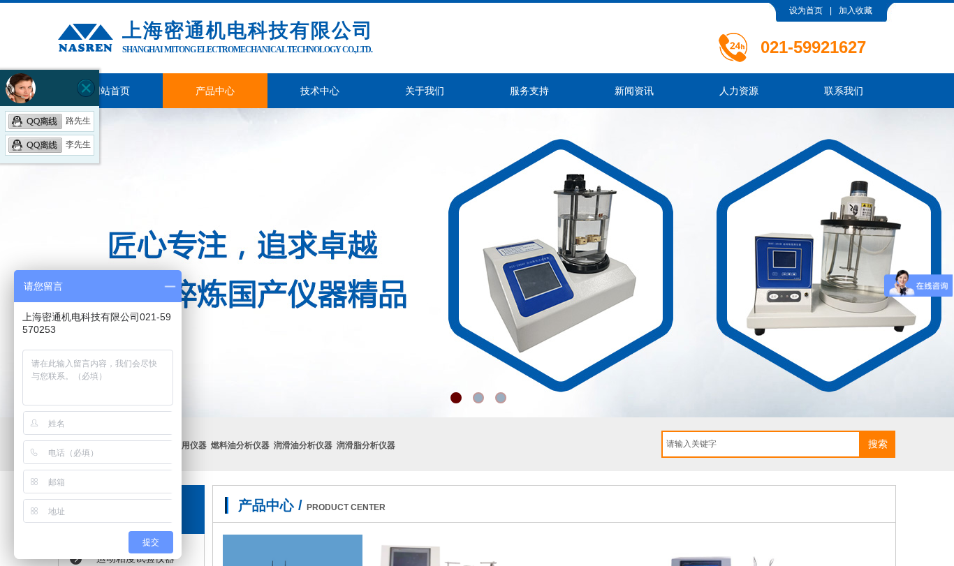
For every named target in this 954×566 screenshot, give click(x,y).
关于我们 (424, 90)
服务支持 (529, 90)
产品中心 (215, 90)
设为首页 (806, 10)
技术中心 (319, 90)
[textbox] (760, 444)
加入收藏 (855, 10)
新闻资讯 (634, 90)
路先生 (78, 121)
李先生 (78, 144)
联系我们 (843, 90)
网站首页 (110, 90)
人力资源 (738, 90)
